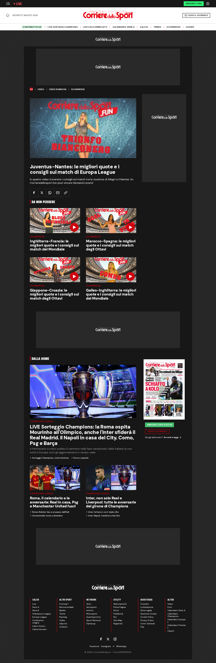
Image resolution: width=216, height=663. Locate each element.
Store (116, 610)
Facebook (94, 646)
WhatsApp (121, 646)
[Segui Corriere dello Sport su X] (108, 639)
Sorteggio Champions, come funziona (50, 458)
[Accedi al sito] (208, 4)
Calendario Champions (173, 615)
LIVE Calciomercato (95, 27)
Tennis (157, 27)
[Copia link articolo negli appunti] (66, 193)
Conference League (38, 621)
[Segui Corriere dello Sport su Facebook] (101, 639)
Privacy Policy (147, 620)
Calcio (144, 27)
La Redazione (146, 607)
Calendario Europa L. (176, 620)
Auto (88, 604)
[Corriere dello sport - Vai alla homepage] (108, 15)
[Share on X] (42, 193)
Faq (142, 626)
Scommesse (173, 27)
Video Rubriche (57, 89)
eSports (63, 623)
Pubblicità (118, 613)
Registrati (118, 623)
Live (19, 4)
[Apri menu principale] (8, 4)
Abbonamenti (120, 604)
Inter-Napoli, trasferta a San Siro (104, 515)
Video (41, 89)
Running (63, 617)
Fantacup (91, 623)
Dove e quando (81, 458)
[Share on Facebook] (34, 193)
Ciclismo (63, 626)
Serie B (35, 610)
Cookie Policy (147, 617)
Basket (62, 610)
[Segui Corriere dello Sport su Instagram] (115, 639)
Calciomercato (39, 629)
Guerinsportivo (93, 617)
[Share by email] (58, 193)
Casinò (190, 27)
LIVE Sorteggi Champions (63, 27)
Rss (115, 617)
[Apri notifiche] (7, 15)
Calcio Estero (38, 626)
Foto (170, 607)
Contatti (144, 604)
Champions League (41, 421)
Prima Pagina (119, 607)
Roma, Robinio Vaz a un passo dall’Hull (50, 512)
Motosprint (91, 613)
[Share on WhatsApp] (50, 193)
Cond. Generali (147, 623)
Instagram (106, 646)
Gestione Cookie (148, 613)
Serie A (35, 607)
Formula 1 (63, 604)
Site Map (117, 620)
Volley (62, 620)
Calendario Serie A (124, 27)
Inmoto (89, 610)
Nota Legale (146, 610)
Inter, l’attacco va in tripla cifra (103, 512)
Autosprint (91, 607)
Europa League (39, 617)
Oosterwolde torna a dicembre (47, 515)
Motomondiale (66, 607)
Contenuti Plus (32, 27)
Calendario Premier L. (177, 626)
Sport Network (93, 620)
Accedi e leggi (171, 437)
